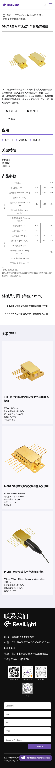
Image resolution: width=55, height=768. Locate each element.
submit (39, 746)
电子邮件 (34, 111)
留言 (13, 118)
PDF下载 (13, 111)
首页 (9, 15)
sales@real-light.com (23, 636)
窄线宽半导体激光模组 (14, 18)
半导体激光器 (34, 15)
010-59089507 (20, 642)
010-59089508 (36, 642)
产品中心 (19, 15)
